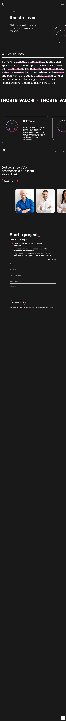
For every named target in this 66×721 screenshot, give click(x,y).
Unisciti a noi (8, 181)
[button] (57, 150)
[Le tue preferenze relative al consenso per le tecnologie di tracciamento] (63, 718)
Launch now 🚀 (16, 303)
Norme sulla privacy (38, 307)
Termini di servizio (50, 307)
